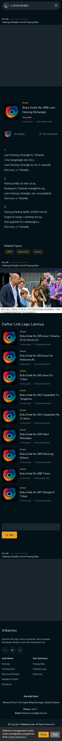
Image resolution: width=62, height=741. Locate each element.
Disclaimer (7, 684)
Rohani (37, 252)
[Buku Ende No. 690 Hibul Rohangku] (9, 435)
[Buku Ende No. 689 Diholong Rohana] (9, 455)
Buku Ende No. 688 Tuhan (35, 473)
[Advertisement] (31, 56)
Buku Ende (23, 252)
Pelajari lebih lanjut (17, 737)
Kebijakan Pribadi (10, 679)
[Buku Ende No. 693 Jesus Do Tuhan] (9, 376)
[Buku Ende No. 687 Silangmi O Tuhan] (9, 493)
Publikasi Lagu (39, 669)
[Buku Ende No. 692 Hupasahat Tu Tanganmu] (9, 396)
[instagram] (20, 650)
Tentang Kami (8, 669)
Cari (11, 534)
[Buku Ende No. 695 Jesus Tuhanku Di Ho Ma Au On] (9, 337)
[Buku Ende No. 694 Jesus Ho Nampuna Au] (9, 357)
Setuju (43, 734)
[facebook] (12, 650)
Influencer (37, 674)
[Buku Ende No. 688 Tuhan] (9, 475)
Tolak (54, 734)
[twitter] (5, 650)
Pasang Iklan (39, 664)
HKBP (9, 252)
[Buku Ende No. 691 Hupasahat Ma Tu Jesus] (9, 416)
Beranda (6, 664)
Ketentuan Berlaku (10, 674)
